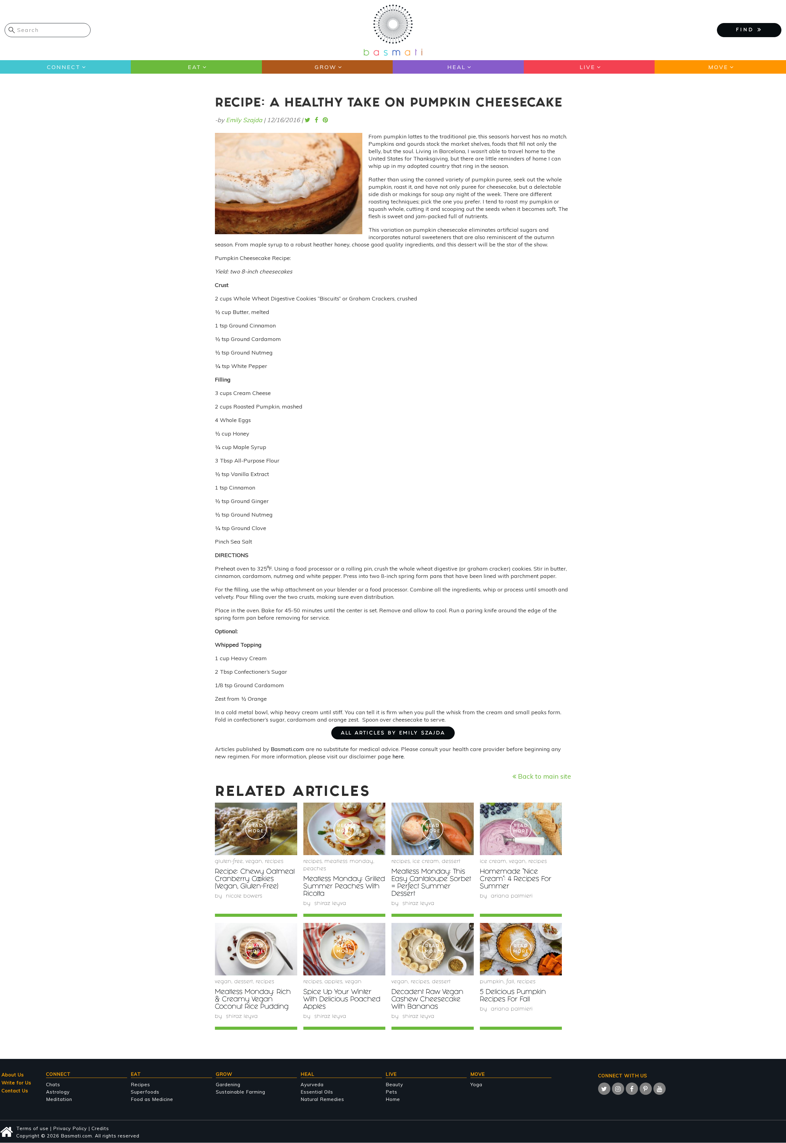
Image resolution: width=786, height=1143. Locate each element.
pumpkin (492, 982)
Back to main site (543, 776)
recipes (274, 861)
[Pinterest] (646, 1089)
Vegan (254, 861)
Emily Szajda (244, 120)
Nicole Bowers (244, 896)
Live (587, 67)
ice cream (426, 861)
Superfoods (145, 1092)
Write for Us (16, 1083)
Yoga (476, 1084)
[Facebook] (632, 1089)
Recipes (140, 1084)
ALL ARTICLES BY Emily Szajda (393, 733)
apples (333, 982)
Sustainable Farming (240, 1092)
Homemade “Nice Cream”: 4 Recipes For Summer (515, 879)
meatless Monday (349, 861)
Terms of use (32, 1128)
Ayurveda (312, 1084)
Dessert (451, 861)
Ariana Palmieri (512, 896)
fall (510, 982)
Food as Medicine (152, 1099)
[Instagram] (618, 1089)
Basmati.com (287, 749)
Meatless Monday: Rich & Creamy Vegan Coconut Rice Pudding (253, 999)
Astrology (58, 1092)
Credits (100, 1128)
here (398, 756)
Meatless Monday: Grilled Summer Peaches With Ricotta (344, 887)
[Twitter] (604, 1089)
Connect (63, 67)
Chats (53, 1084)
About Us (13, 1075)
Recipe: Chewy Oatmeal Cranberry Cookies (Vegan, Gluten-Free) (255, 879)
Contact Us (15, 1091)
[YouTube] (659, 1089)
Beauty (394, 1084)
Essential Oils (317, 1092)
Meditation (59, 1099)
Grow (326, 67)
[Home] (393, 29)
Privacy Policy (70, 1128)
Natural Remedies (322, 1099)
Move (718, 67)
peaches (314, 869)
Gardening (228, 1084)
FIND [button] (746, 30)
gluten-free (229, 861)
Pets (391, 1092)
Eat (194, 67)
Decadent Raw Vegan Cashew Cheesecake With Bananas (427, 999)
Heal (456, 67)
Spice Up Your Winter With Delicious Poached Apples (341, 999)
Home (393, 1099)
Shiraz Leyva (330, 903)
